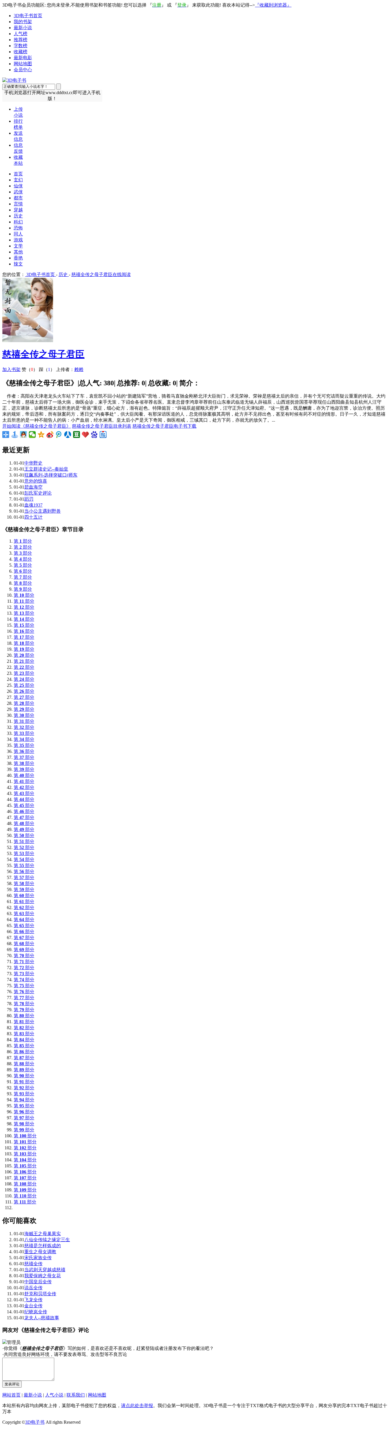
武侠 (18, 191)
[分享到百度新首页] (94, 434)
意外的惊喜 (35, 481)
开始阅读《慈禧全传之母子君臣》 (36, 426)
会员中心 (23, 69)
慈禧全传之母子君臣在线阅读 (101, 274)
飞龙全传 (33, 1299)
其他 (18, 251)
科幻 (18, 221)
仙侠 (18, 185)
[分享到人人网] (67, 434)
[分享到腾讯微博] (59, 434)
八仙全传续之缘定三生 (47, 1239)
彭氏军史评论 (38, 493)
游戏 (18, 239)
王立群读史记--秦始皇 (46, 469)
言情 (18, 203)
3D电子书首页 (28, 15)
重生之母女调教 (40, 1251)
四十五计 (33, 517)
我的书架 (23, 21)
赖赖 (78, 369)
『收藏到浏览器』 (273, 5)
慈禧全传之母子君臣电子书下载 (164, 426)
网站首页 (11, 1395)
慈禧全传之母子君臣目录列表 (101, 426)
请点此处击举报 (137, 1405)
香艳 (18, 257)
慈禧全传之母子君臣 (43, 354)
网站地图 (23, 63)
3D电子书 (35, 1422)
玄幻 (18, 179)
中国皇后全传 (38, 1281)
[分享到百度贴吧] (103, 434)
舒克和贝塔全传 (40, 1293)
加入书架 (11, 369)
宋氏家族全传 (38, 1257)
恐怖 (18, 227)
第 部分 (23, 541)
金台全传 (33, 1305)
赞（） (30, 369)
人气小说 (54, 1395)
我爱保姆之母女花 (42, 1275)
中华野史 (33, 463)
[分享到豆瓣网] (76, 434)
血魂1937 (33, 505)
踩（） (47, 369)
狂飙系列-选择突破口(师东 (50, 475)
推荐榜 (20, 39)
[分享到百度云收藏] (85, 434)
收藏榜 (20, 51)
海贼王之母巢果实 (42, 1233)
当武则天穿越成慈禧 (44, 1269)
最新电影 (23, 57)
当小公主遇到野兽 (42, 511)
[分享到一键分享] (14, 434)
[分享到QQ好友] (23, 434)
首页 (18, 173)
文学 (18, 245)
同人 (18, 233)
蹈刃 (28, 499)
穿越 (18, 209)
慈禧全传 (33, 1263)
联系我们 (76, 1395)
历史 (18, 215)
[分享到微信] (32, 434)
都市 (18, 197)
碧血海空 (33, 487)
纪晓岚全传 (35, 1311)
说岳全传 (33, 1287)
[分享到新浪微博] (50, 434)
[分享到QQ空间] (41, 434)
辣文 (18, 263)
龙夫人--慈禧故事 (41, 1317)
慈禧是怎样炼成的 (42, 1245)
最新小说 (23, 27)
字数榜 (20, 45)
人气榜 (20, 33)
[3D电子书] (14, 80)
